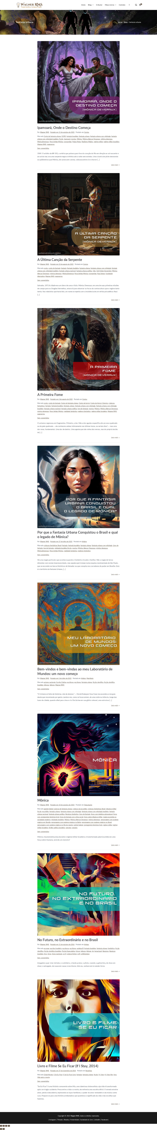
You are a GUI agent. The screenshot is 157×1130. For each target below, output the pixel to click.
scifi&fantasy (85, 954)
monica (73, 139)
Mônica (79, 139)
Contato (122, 5)
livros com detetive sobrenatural (102, 814)
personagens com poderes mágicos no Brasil (97, 822)
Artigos (84, 541)
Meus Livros (109, 5)
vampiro (74, 828)
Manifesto (90, 678)
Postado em (62, 132)
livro (45, 954)
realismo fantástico (84, 411)
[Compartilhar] (6, 1126)
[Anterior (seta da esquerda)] (1, 1129)
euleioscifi (80, 948)
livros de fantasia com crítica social (71, 817)
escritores (77, 682)
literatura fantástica (71, 814)
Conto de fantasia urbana (52, 136)
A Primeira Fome (50, 395)
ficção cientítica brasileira (52, 951)
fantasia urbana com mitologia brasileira (95, 811)
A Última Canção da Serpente (59, 260)
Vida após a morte (43, 1077)
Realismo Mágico (87, 142)
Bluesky (66, 1120)
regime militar (98, 142)
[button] (92, 5)
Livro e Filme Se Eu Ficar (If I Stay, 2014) (67, 1066)
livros (49, 954)
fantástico (111, 948)
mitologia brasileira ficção (63, 548)
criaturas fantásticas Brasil (52, 545)
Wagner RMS (44, 132)
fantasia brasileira (72, 136)
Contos (86, 132)
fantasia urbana (84, 136)
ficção (61, 139)
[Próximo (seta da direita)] (4, 1129)
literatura (106, 951)
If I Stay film (109, 1075)
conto (46, 268)
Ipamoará (67, 139)
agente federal (48, 809)
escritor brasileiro (56, 948)
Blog (89, 5)
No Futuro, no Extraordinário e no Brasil (67, 940)
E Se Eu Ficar (58, 1075)
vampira (68, 828)
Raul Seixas (101, 273)
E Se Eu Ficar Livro (69, 1075)
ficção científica (98, 682)
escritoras (70, 682)
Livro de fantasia (84, 814)
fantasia (63, 268)
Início (83, 5)
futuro (78, 951)
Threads (60, 1120)
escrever (46, 948)
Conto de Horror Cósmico (99, 403)
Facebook (104, 1120)
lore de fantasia (83, 409)
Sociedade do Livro (86, 1120)
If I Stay (101, 1075)
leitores (52, 685)
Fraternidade (74, 1120)
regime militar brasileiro (111, 142)
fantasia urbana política (84, 271)
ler (93, 951)
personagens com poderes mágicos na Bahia (66, 822)
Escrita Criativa (61, 682)
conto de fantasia (54, 268)
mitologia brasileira (57, 820)
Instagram (52, 1120)
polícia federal (78, 825)
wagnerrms (50, 144)
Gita (94, 271)
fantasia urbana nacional (67, 271)
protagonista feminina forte (93, 825)
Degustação (88, 805)
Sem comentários (43, 148)
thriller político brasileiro (57, 828)
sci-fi (64, 954)
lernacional (98, 951)
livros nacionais (57, 954)
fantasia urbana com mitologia (100, 136)
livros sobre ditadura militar (93, 817)
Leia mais (114, 165)
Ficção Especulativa (68, 951)
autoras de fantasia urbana (63, 809)
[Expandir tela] (4, 1126)
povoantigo (68, 142)
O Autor (99, 5)
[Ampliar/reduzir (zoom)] (1, 1126)
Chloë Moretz (48, 1075)
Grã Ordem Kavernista (103, 271)
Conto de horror (84, 403)
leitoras (46, 685)
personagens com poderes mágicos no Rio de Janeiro (55, 825)
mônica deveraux (106, 139)
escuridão (45, 811)
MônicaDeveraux (43, 142)
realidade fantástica (70, 411)
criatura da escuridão (80, 809)
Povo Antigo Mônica (56, 142)
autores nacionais (50, 682)
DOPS (64, 136)
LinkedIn (97, 1120)
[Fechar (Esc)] (9, 1126)
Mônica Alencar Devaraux (91, 139)
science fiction (72, 954)
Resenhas (89, 1071)
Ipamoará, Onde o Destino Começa (64, 128)
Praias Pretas (76, 142)
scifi (78, 954)
